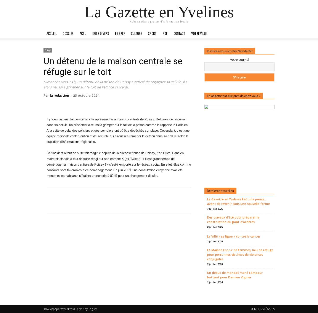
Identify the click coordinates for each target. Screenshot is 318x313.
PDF (165, 33)
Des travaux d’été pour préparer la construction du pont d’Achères (233, 219)
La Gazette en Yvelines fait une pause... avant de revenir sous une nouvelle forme (238, 201)
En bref (120, 33)
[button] (269, 34)
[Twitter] (108, 104)
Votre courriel (239, 59)
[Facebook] (98, 104)
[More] (138, 104)
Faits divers (100, 33)
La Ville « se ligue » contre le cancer (233, 236)
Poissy (48, 50)
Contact (179, 33)
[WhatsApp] (128, 104)
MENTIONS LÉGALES (263, 309)
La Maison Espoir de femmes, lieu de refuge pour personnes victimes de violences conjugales (240, 254)
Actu (83, 33)
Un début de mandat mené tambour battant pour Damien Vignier (235, 275)
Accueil (52, 33)
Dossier (68, 33)
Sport (152, 33)
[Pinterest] (118, 104)
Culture (136, 33)
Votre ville (199, 33)
